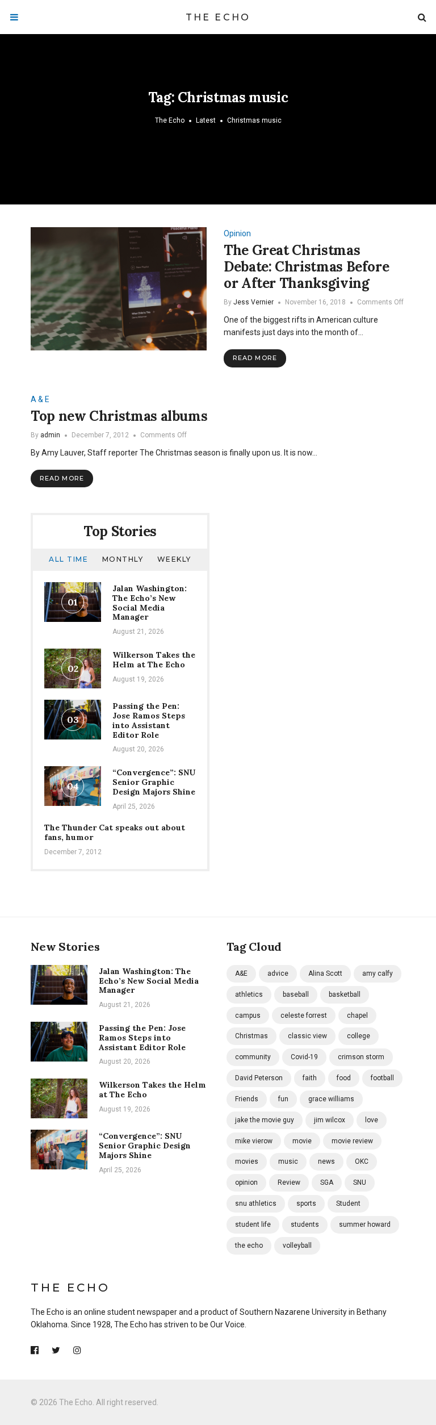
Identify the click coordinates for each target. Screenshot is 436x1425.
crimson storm (361, 1057)
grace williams (331, 1099)
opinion (246, 1182)
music (288, 1161)
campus (248, 1015)
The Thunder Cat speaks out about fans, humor (114, 832)
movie (302, 1141)
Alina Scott (325, 973)
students (305, 1224)
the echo (249, 1246)
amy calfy (377, 973)
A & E (40, 399)
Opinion (237, 233)
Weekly (174, 559)
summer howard (365, 1224)
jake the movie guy (264, 1120)
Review (289, 1182)
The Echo (218, 17)
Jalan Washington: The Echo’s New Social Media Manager (149, 602)
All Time (68, 559)
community (253, 1057)
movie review (352, 1141)
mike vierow (253, 1141)
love (371, 1120)
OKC (361, 1161)
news (326, 1161)
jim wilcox (329, 1120)
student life (253, 1224)
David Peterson (259, 1078)
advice (277, 973)
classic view (307, 1036)
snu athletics (255, 1203)
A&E (241, 973)
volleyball (297, 1246)
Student (348, 1203)
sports (306, 1203)
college (358, 1036)
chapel (357, 1015)
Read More (255, 358)
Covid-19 (304, 1057)
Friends (246, 1099)
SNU (359, 1182)
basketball (344, 994)
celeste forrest (303, 1015)
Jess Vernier (253, 302)
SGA (326, 1182)
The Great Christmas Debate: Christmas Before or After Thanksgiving (306, 266)
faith (310, 1078)
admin (50, 435)
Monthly (123, 559)
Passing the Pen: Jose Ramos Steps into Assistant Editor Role (148, 720)
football (382, 1078)
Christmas (251, 1036)
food (344, 1078)
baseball (296, 994)
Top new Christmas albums (119, 416)
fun (283, 1099)
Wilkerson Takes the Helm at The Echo (153, 660)
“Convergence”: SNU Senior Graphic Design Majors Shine (153, 782)
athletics (249, 994)
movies (246, 1161)
